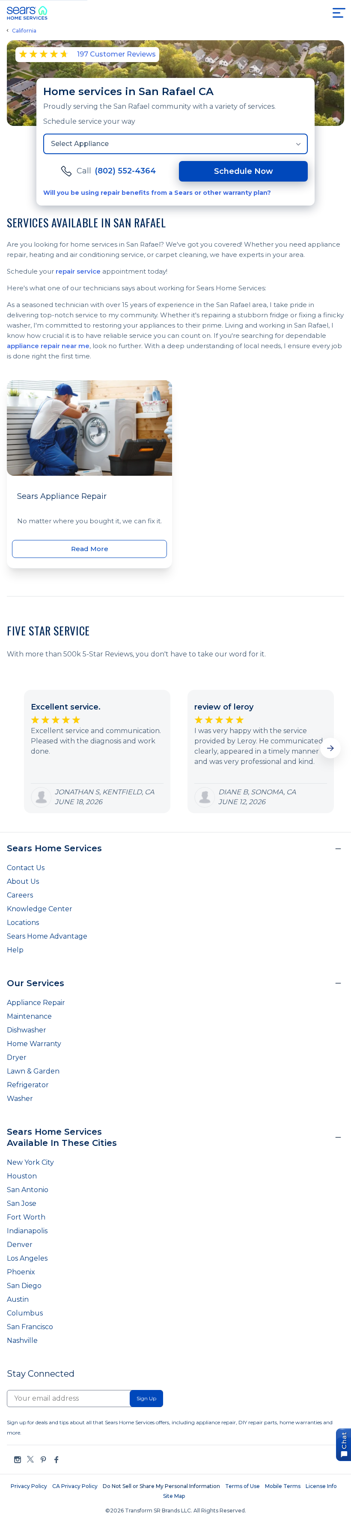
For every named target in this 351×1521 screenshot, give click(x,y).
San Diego (24, 1286)
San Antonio (27, 1190)
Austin (18, 1299)
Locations (23, 923)
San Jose (21, 1203)
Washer (20, 1099)
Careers (20, 895)
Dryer (17, 1057)
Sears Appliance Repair (62, 496)
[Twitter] (30, 1459)
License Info (321, 1486)
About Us (23, 881)
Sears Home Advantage (47, 936)
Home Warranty (34, 1044)
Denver (20, 1245)
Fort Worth (26, 1217)
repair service (78, 271)
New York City (30, 1162)
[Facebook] (56, 1459)
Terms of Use (242, 1486)
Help (15, 950)
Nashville (22, 1340)
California (24, 30)
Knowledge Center (39, 909)
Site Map (174, 1496)
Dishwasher (26, 1030)
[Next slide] (330, 748)
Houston (22, 1176)
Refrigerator (28, 1085)
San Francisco (30, 1327)
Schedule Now (243, 171)
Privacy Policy (29, 1486)
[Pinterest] (43, 1459)
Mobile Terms (282, 1486)
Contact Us (26, 868)
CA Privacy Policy (75, 1486)
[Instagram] (17, 1459)
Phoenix (21, 1272)
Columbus (25, 1313)
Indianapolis (27, 1231)
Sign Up (146, 1398)
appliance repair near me (48, 346)
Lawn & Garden (33, 1071)
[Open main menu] (339, 12)
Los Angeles (27, 1258)
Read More (89, 549)
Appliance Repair (36, 1003)
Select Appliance (80, 144)
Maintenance (29, 1016)
